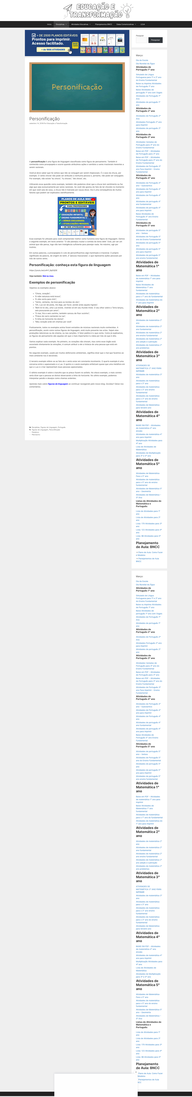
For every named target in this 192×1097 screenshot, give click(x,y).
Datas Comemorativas (125, 24)
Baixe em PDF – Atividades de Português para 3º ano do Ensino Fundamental (149, 160)
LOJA (143, 24)
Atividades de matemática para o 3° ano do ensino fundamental (147, 399)
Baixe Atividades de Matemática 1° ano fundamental (145, 287)
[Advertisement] (77, 143)
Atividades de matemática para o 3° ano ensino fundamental (147, 390)
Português (62, 427)
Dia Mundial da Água (145, 63)
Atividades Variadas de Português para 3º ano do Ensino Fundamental (147, 145)
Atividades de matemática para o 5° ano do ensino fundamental (147, 482)
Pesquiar (140, 36)
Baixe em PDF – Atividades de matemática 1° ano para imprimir (148, 278)
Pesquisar (155, 40)
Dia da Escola (142, 60)
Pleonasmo (36, 435)
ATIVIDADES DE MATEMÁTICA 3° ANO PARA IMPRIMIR (148, 368)
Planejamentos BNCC (103, 24)
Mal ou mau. (48, 276)
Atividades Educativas (79, 24)
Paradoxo (35, 432)
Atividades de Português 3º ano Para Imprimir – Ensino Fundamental (148, 169)
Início (49, 24)
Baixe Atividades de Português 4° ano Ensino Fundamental (147, 217)
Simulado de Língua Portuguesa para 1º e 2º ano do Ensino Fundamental (148, 77)
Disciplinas (60, 24)
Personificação (54, 430)
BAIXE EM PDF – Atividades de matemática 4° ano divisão (148, 428)
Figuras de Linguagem (49, 427)
